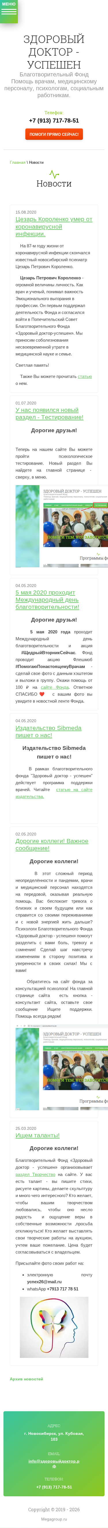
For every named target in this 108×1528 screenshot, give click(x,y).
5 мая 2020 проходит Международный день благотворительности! (47, 599)
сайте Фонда (55, 687)
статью (85, 376)
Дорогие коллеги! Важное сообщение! (52, 844)
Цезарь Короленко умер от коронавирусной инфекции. (54, 226)
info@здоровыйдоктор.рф (54, 1463)
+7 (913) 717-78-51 (54, 120)
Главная (18, 162)
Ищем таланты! (38, 1135)
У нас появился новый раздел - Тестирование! (50, 413)
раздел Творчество (35, 1174)
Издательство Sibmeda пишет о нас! (49, 731)
